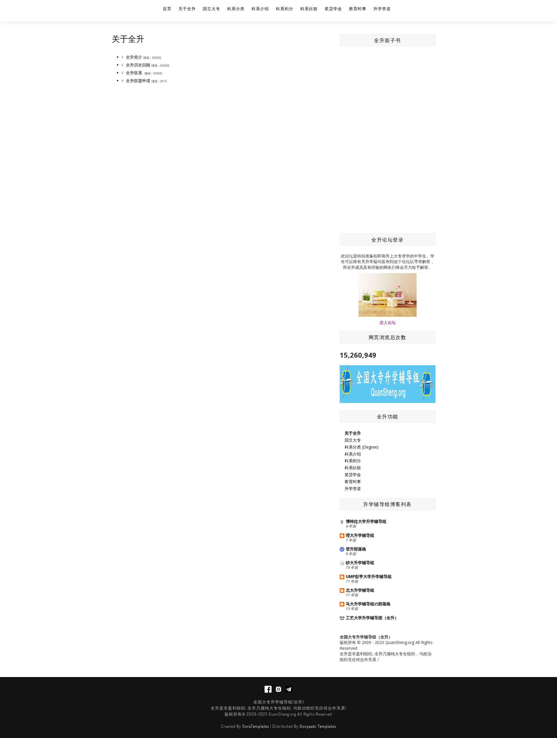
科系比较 (309, 8)
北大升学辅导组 (360, 590)
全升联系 (134, 72)
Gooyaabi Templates (318, 726)
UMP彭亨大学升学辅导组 (369, 576)
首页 (167, 8)
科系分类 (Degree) (362, 447)
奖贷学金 (333, 8)
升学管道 (382, 8)
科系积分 (284, 8)
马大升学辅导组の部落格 (368, 603)
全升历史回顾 (138, 65)
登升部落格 (356, 549)
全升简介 (134, 57)
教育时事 (357, 8)
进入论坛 (387, 322)
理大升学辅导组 (360, 535)
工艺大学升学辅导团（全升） (372, 617)
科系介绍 (260, 8)
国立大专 (211, 8)
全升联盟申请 (138, 80)
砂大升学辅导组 (360, 562)
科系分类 (236, 8)
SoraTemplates (255, 726)
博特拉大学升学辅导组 (366, 521)
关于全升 (187, 8)
